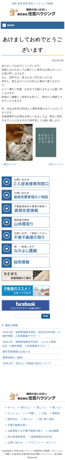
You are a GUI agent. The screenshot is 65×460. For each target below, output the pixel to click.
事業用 (56, 413)
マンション (14, 413)
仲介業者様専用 (16, 436)
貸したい (41, 407)
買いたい (57, 407)
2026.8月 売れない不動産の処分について (27, 363)
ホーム (11, 407)
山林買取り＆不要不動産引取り (25, 431)
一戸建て (31, 413)
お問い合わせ (15, 442)
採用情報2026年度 (41, 436)
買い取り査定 (46, 419)
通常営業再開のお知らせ (16, 351)
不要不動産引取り (18, 425)
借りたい (26, 407)
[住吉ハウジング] (32, 14)
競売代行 (13, 419)
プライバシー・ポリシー (42, 442)
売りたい (28, 419)
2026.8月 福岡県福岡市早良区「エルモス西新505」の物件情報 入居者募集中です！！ (29, 343)
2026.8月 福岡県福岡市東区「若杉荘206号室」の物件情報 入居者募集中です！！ (31, 334)
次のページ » (56, 164)
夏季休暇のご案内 (13, 357)
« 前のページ (9, 164)
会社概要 (54, 431)
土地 (44, 413)
